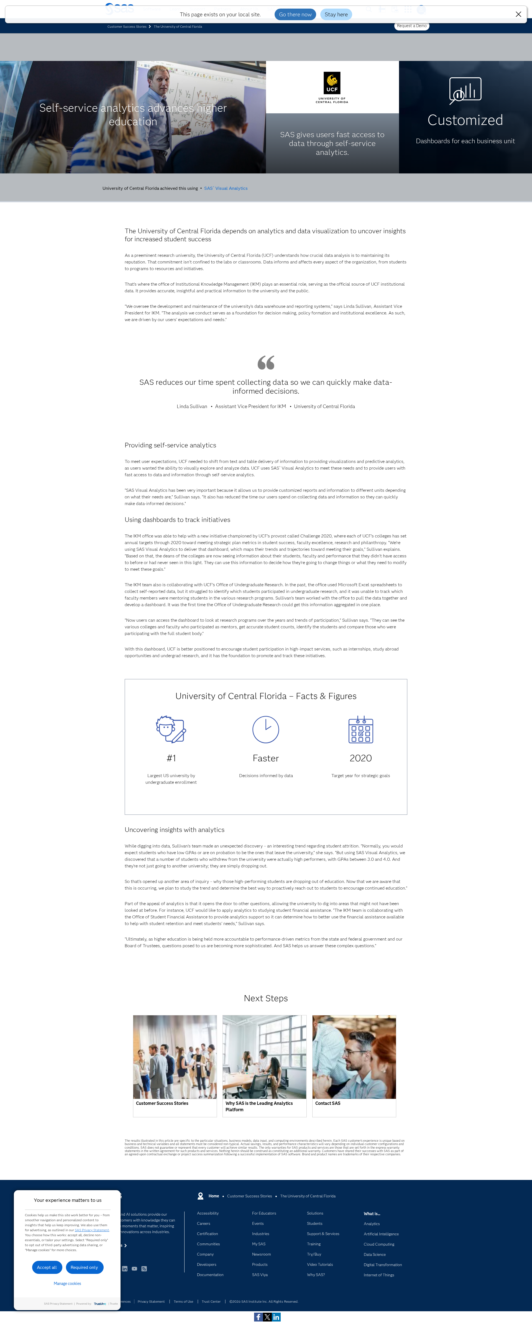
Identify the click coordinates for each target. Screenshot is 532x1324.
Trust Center (211, 1301)
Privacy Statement (151, 1301)
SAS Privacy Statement (92, 1230)
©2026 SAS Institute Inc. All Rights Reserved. (263, 1301)
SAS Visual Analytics (226, 188)
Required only (84, 1267)
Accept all (47, 1267)
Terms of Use (183, 1301)
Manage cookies (67, 1283)
